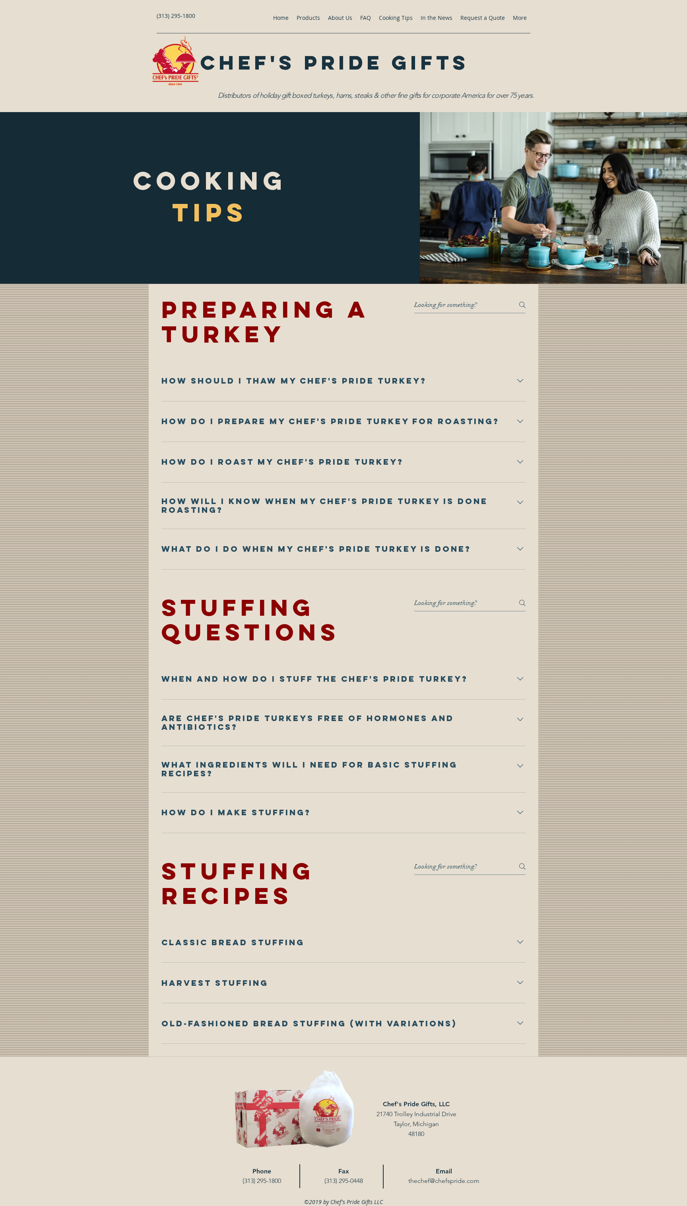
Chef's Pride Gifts (334, 62)
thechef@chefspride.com (443, 1181)
